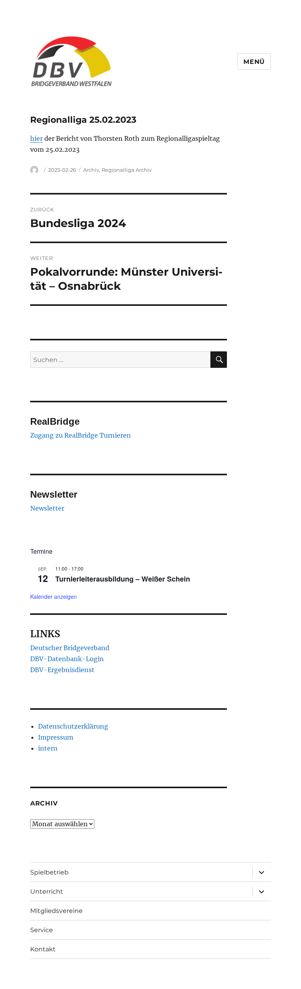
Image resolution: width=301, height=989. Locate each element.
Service (41, 930)
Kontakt (43, 949)
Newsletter (47, 508)
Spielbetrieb (49, 872)
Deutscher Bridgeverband (69, 648)
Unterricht (46, 891)
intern (48, 748)
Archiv (91, 170)
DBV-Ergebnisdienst (62, 670)
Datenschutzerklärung (73, 726)
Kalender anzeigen (53, 596)
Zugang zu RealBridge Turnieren (80, 435)
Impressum (55, 737)
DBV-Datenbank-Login (67, 659)
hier (36, 138)
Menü (254, 61)
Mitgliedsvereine (56, 910)
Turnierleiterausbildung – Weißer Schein (122, 579)
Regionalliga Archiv (127, 170)
